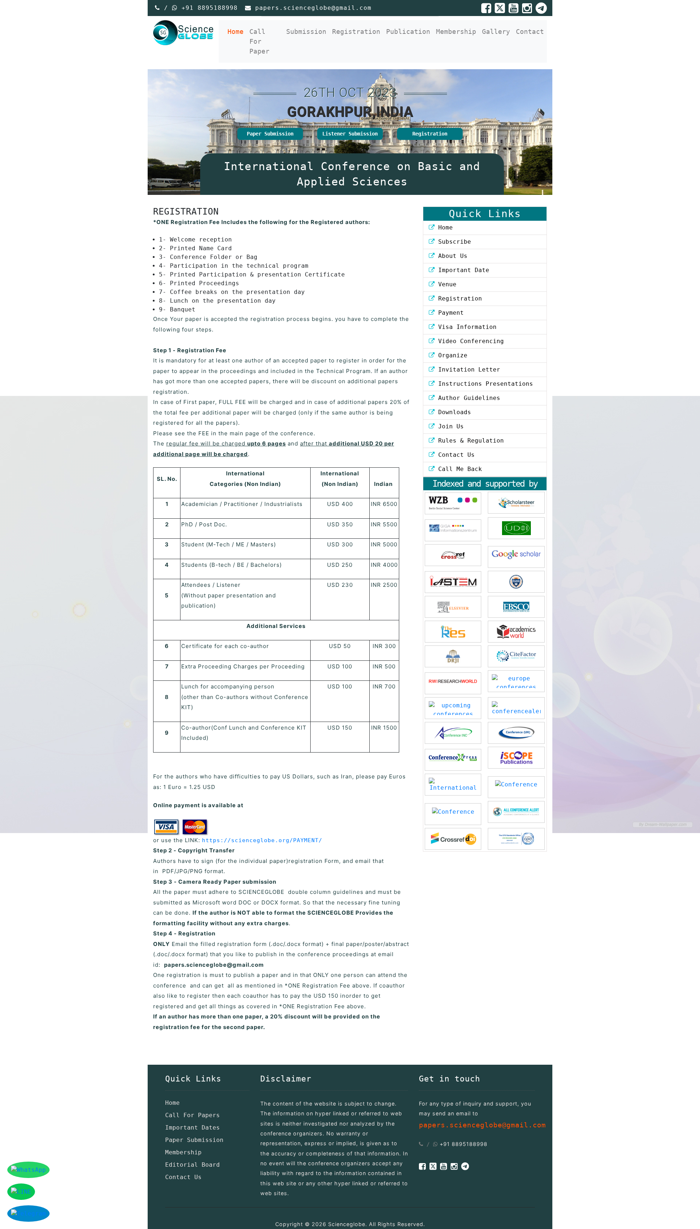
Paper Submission (270, 134)
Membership (456, 31)
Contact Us (455, 454)
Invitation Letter (467, 369)
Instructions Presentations (484, 383)
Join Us (449, 426)
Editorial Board (192, 1164)
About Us (451, 255)
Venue (445, 284)
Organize (451, 355)
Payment (449, 312)
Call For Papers (192, 1115)
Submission (306, 31)
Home (237, 31)
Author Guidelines (467, 397)
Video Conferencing (471, 341)
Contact (530, 31)
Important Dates (192, 1127)
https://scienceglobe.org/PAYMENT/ (262, 840)
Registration (356, 31)
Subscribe (453, 241)
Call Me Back (458, 469)
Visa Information (466, 326)
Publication (408, 31)
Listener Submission (350, 134)
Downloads (453, 412)
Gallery (496, 31)
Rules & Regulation (469, 440)
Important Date (462, 270)
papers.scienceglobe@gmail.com (313, 7)
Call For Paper (259, 41)
